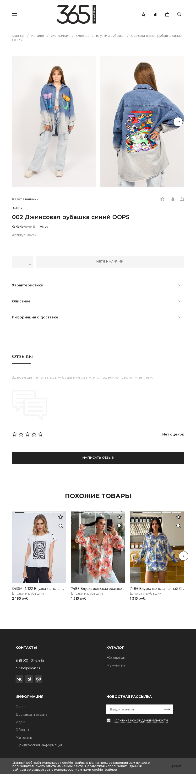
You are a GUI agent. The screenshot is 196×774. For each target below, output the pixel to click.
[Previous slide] (18, 122)
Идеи (20, 722)
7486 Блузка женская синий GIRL (157, 589)
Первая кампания (121, 727)
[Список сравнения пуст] (155, 14)
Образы (22, 730)
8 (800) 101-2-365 (30, 660)
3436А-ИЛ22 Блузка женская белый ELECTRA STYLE (39, 589)
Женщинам (115, 658)
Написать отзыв (98, 457)
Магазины (24, 737)
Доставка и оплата (32, 714)
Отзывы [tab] (22, 356)
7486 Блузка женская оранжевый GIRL (98, 589)
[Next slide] (178, 122)
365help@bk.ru (28, 668)
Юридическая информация (39, 745)
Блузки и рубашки (28, 593)
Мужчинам (115, 665)
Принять (176, 766)
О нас (20, 707)
